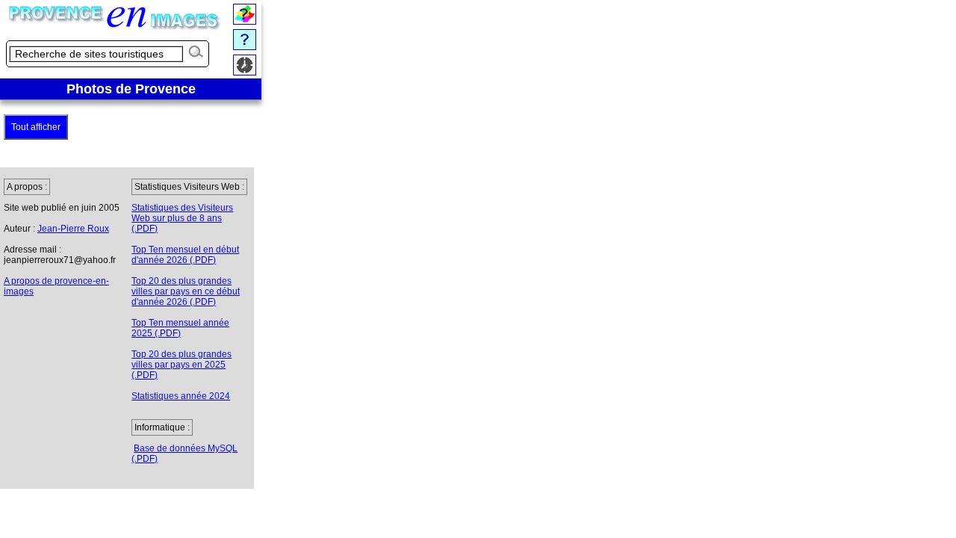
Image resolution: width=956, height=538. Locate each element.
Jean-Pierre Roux (73, 228)
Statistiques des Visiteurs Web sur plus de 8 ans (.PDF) (182, 218)
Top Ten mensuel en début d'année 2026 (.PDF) (185, 254)
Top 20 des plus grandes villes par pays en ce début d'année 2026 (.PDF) (185, 291)
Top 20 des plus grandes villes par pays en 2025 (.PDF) (181, 364)
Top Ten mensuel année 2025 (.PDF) (180, 328)
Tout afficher (35, 127)
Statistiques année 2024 (180, 396)
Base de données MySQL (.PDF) (184, 453)
